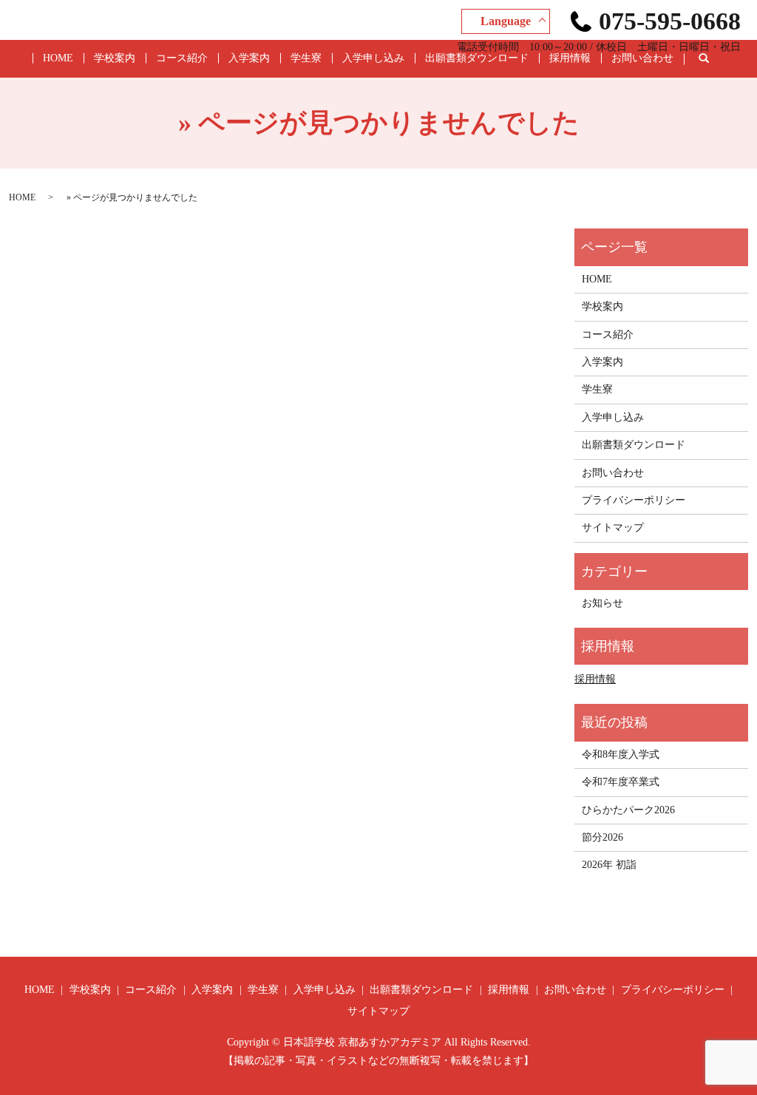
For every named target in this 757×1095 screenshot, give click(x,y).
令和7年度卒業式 (620, 781)
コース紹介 (182, 58)
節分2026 (602, 837)
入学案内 (249, 58)
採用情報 (570, 58)
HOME (58, 58)
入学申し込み (373, 58)
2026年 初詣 (609, 864)
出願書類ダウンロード (477, 58)
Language (506, 21)
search (715, 58)
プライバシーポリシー (633, 500)
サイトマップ (613, 527)
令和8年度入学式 (620, 754)
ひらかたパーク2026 (628, 810)
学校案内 (114, 58)
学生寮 (306, 58)
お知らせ (602, 602)
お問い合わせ (642, 58)
